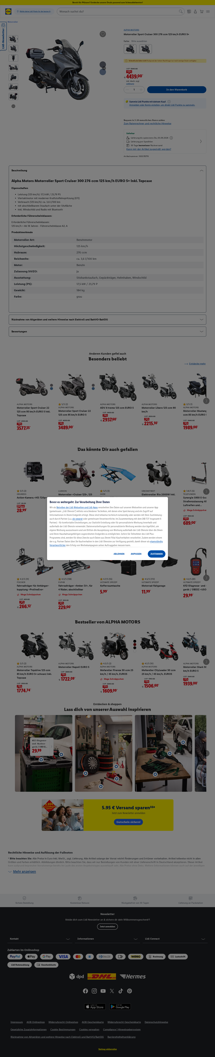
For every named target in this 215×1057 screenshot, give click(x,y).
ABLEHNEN (119, 553)
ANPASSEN (136, 553)
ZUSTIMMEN (156, 553)
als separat (77, 518)
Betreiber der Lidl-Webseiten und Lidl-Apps (77, 507)
